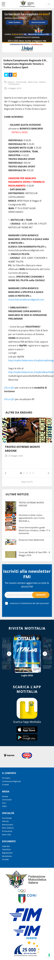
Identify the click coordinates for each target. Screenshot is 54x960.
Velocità (5, 821)
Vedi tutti (27, 482)
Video (4, 806)
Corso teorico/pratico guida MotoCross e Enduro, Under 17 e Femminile (34, 530)
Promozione (14, 84)
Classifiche (6, 849)
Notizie (42, 82)
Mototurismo (7, 824)
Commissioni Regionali (11, 781)
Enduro (11, 82)
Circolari (5, 859)
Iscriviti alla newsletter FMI (27, 573)
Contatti (5, 784)
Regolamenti (7, 853)
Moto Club (33, 82)
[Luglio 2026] (27, 654)
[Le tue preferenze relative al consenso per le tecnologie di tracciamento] (49, 955)
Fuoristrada (21, 82)
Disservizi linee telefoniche (31, 539)
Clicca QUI (9, 387)
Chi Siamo (6, 778)
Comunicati (6, 799)
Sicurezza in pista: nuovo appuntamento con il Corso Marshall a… (32, 518)
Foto (4, 803)
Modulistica (7, 856)
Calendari (6, 846)
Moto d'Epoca (8, 828)
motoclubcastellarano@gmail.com (26, 299)
